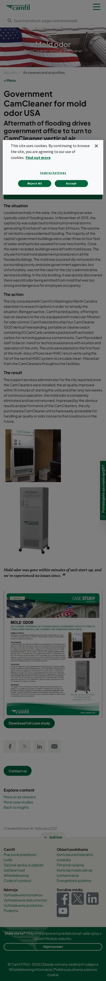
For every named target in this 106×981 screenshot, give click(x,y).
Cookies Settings (53, 173)
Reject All (34, 183)
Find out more (38, 157)
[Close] (96, 146)
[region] (53, 167)
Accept (71, 183)
